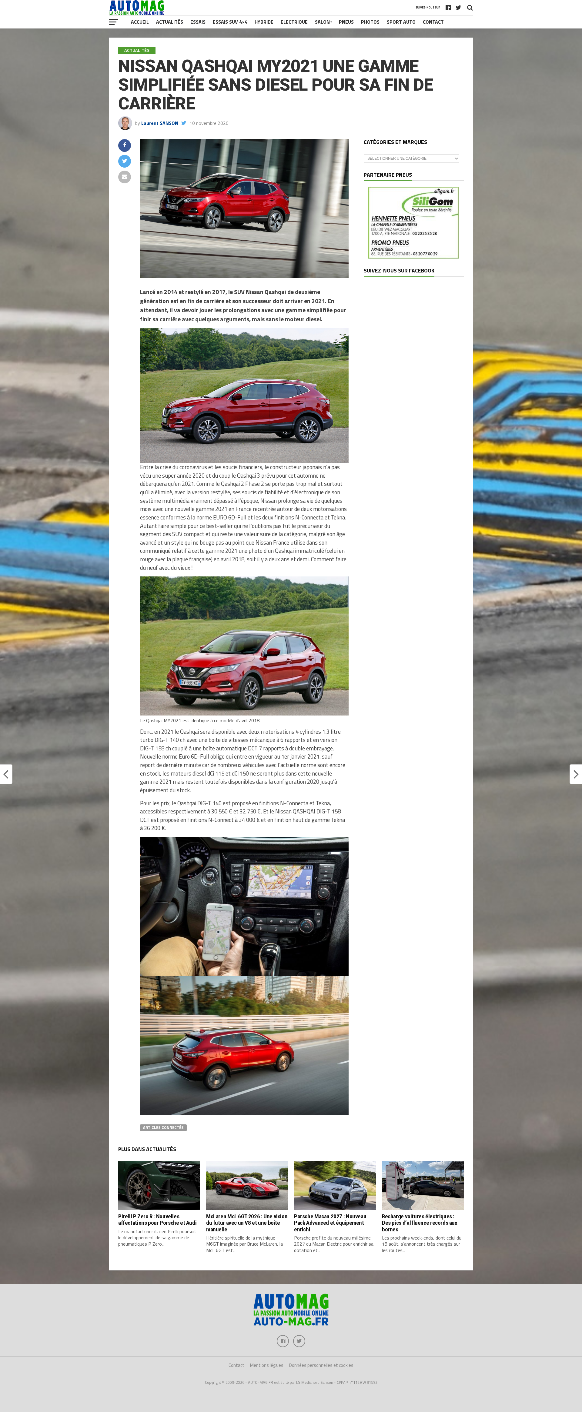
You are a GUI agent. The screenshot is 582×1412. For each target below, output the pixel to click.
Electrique (294, 21)
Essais (198, 21)
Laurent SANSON (159, 123)
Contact (433, 21)
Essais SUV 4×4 (230, 21)
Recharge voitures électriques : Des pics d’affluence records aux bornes (419, 1223)
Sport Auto (401, 21)
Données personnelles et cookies (321, 1365)
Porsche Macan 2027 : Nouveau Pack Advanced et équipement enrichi (330, 1223)
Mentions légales (266, 1365)
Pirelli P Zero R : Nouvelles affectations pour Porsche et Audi (157, 1219)
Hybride (264, 21)
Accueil (140, 21)
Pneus (346, 21)
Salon (322, 21)
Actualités (169, 21)
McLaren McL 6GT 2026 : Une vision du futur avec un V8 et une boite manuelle (246, 1223)
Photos (370, 21)
